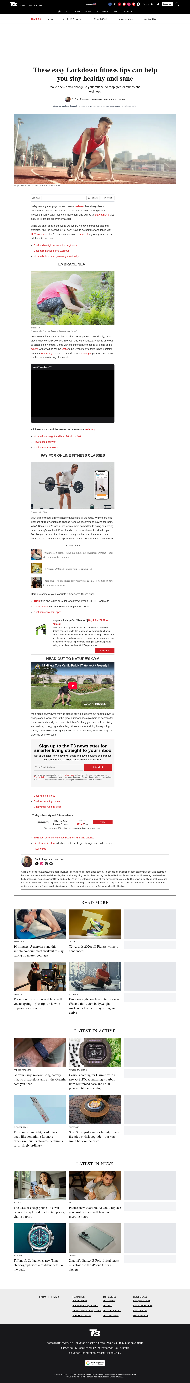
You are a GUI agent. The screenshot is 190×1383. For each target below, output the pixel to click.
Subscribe (167, 4)
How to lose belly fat (45, 442)
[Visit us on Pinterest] (119, 4)
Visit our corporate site (127, 1374)
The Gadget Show (125, 19)
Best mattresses (111, 1315)
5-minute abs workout (46, 447)
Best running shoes (44, 795)
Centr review (41, 606)
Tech (67, 11)
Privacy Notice (40, 777)
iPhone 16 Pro (79, 1300)
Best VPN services (81, 1315)
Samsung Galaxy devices (85, 1305)
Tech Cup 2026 (149, 19)
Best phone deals (141, 1300)
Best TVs (107, 1305)
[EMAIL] (51, 864)
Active (78, 11)
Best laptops (109, 1300)
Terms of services (67, 775)
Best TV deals (140, 1310)
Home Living (91, 11)
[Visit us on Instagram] (129, 4)
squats (34, 349)
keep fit (84, 234)
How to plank (41, 848)
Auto (116, 11)
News (122, 99)
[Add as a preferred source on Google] (95, 1363)
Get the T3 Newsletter (72, 19)
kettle (65, 349)
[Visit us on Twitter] (114, 4)
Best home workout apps (47, 612)
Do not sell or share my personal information (95, 1353)
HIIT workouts (38, 234)
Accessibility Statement (60, 1343)
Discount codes (140, 1315)
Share (38, 198)
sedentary (90, 429)
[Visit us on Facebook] (110, 4)
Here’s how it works (128, 106)
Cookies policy (87, 1348)
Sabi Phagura (82, 99)
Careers (124, 1348)
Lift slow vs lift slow (44, 843)
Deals (50, 19)
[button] (73, 822)
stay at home (102, 214)
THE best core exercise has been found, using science (64, 837)
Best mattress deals (142, 1305)
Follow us (94, 198)
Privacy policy (69, 1348)
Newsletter (109, 198)
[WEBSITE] (47, 864)
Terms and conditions (131, 1343)
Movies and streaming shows (86, 1310)
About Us (112, 1343)
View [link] (102, 822)
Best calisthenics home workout (51, 250)
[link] (40, 630)
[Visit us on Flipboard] (133, 4)
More (126, 11)
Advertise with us (108, 1348)
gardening (46, 353)
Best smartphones (112, 1310)
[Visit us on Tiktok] (138, 4)
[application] (72, 393)
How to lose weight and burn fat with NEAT (57, 436)
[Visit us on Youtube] (124, 4)
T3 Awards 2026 (99, 19)
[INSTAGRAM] (42, 864)
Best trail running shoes (47, 801)
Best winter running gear (47, 806)
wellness (80, 206)
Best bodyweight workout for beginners (55, 245)
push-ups (86, 353)
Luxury (106, 11)
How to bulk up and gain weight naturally (56, 256)
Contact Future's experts (90, 1343)
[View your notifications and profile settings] (158, 4)
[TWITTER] (37, 864)
